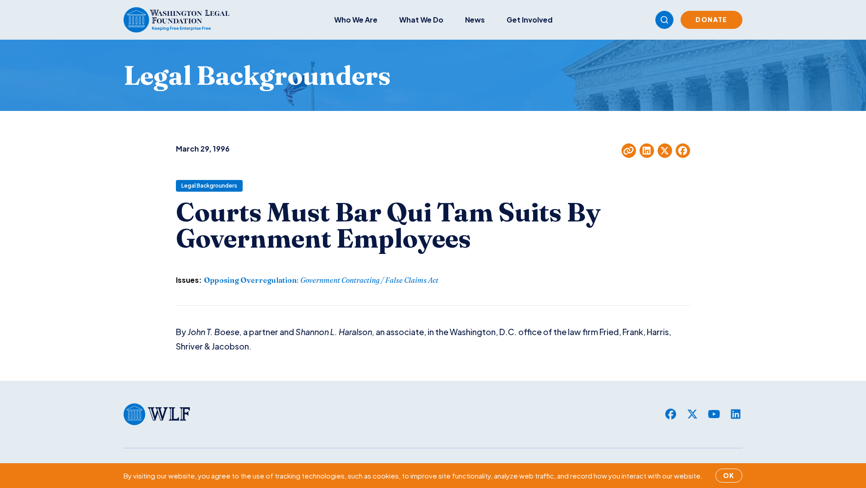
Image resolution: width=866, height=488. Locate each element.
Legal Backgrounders (209, 185)
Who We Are (356, 19)
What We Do (421, 19)
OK (729, 475)
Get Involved (530, 19)
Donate (712, 19)
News (475, 19)
